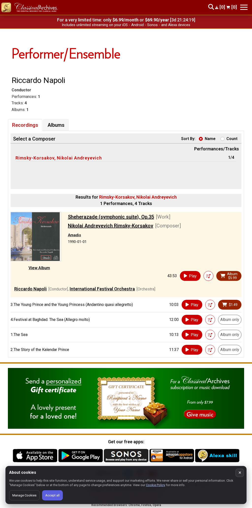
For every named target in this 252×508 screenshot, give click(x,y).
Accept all (52, 495)
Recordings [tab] (25, 125)
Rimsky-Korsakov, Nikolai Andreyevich (59, 157)
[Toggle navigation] (244, 7)
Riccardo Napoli (30, 288)
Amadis (74, 235)
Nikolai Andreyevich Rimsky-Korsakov (110, 226)
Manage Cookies (24, 495)
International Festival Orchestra (102, 288)
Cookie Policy (155, 485)
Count (231, 138)
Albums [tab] (55, 125)
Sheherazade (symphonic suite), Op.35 (111, 217)
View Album (39, 268)
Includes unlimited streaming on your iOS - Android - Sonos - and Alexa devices (126, 25)
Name (210, 138)
